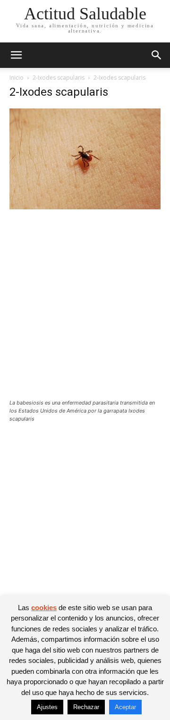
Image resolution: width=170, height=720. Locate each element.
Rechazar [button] (86, 707)
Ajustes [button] (47, 707)
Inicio (16, 78)
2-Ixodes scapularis (59, 78)
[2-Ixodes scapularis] (85, 207)
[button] (16, 55)
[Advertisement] (85, 310)
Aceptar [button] (125, 707)
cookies (44, 608)
